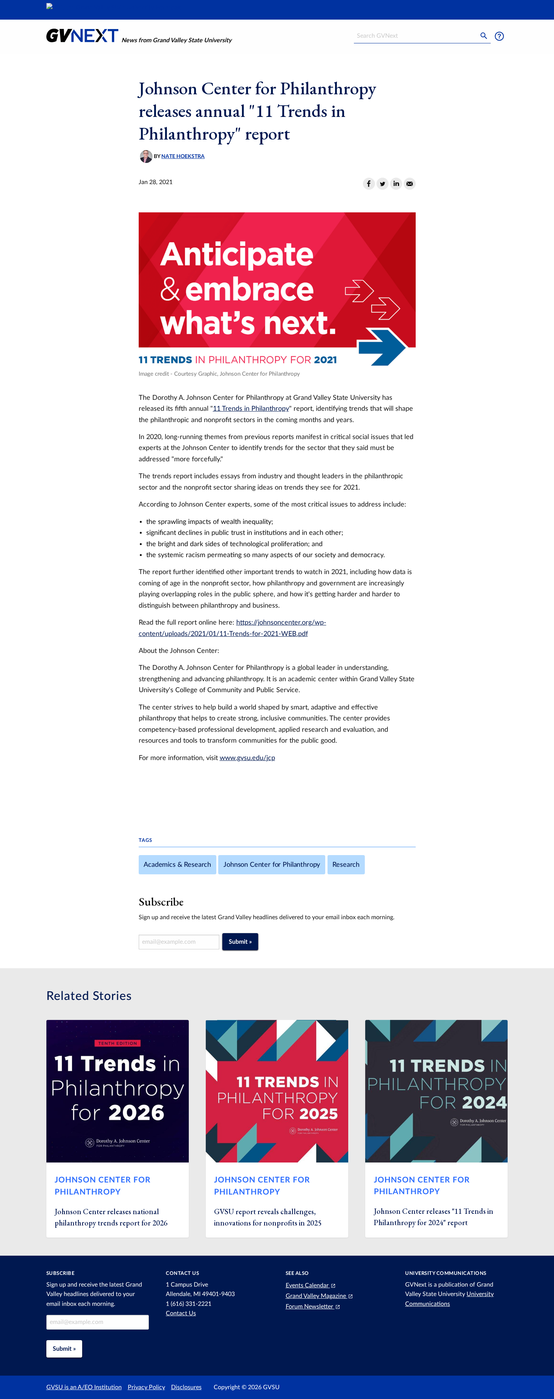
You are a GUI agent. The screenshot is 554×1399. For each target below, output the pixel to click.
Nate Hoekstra (183, 156)
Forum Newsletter (310, 1307)
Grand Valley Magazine (316, 1296)
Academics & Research (177, 864)
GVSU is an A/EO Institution (84, 1387)
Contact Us (181, 1313)
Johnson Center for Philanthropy (271, 864)
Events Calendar (308, 1285)
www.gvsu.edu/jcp (247, 758)
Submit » (240, 942)
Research (346, 864)
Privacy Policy (146, 1387)
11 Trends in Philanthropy (251, 408)
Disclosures (186, 1387)
